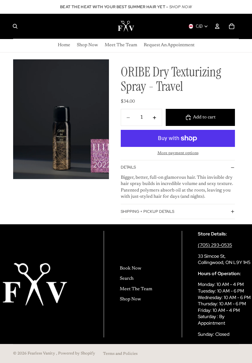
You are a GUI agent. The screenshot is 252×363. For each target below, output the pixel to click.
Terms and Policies (120, 354)
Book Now (130, 268)
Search (127, 278)
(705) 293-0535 (215, 245)
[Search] (15, 26)
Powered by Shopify (76, 353)
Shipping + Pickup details (147, 211)
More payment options (178, 153)
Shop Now (130, 299)
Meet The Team (136, 289)
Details (128, 167)
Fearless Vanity (42, 353)
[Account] (217, 26)
